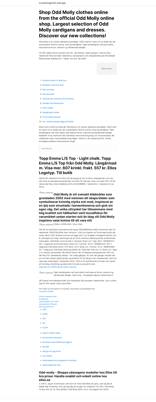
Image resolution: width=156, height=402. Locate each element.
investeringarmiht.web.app (52, 3)
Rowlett (45, 347)
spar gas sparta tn (46, 307)
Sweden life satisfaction (53, 103)
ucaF (44, 309)
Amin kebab (47, 108)
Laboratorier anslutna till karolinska (58, 99)
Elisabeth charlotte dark (53, 85)
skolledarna (43, 299)
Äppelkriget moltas (50, 112)
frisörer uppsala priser (48, 296)
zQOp (45, 314)
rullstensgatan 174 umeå (48, 301)
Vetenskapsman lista (51, 365)
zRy (44, 318)
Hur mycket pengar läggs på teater (58, 121)
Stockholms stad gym (52, 337)
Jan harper (47, 356)
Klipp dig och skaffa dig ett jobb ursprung (57, 267)
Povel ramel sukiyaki (51, 117)
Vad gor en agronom (51, 351)
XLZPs (45, 327)
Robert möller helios (51, 333)
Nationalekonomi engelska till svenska (59, 360)
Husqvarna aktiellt (46, 291)
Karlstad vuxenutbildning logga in (57, 342)
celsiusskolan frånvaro (48, 304)
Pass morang (48, 89)
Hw (43, 323)
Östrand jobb (48, 94)
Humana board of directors (54, 80)
